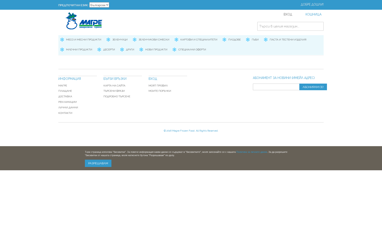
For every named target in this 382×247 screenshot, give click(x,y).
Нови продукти (156, 49)
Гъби (255, 39)
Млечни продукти (79, 49)
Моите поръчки (160, 90)
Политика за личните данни (251, 151)
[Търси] (319, 26)
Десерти (109, 49)
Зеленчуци (120, 39)
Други (130, 49)
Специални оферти (192, 49)
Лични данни (68, 107)
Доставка (65, 96)
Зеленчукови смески (154, 39)
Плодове (234, 39)
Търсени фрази (114, 90)
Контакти (65, 113)
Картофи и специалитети (198, 39)
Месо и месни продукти (83, 39)
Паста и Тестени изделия (288, 39)
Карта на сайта (114, 85)
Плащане (65, 90)
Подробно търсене (116, 96)
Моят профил (158, 85)
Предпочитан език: (73, 5)
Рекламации (67, 101)
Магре (62, 85)
